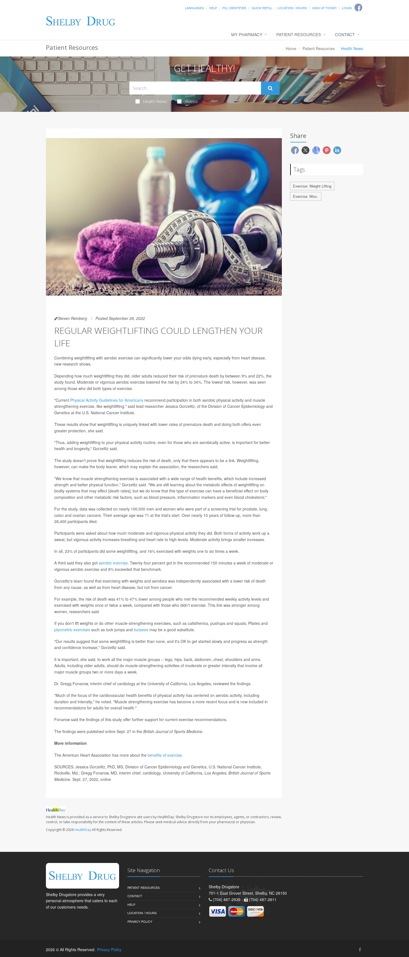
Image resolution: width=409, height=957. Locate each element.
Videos (191, 101)
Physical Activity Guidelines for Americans (106, 400)
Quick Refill (262, 8)
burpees (141, 629)
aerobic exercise (113, 563)
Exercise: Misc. (305, 196)
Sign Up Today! (324, 8)
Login (347, 8)
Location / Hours (292, 8)
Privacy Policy (139, 921)
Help (213, 8)
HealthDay (83, 829)
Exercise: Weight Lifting (312, 186)
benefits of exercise (165, 755)
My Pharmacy (246, 34)
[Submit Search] (270, 88)
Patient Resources (298, 34)
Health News (155, 101)
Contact (345, 34)
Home (291, 48)
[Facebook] (360, 949)
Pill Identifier (234, 8)
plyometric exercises (72, 629)
